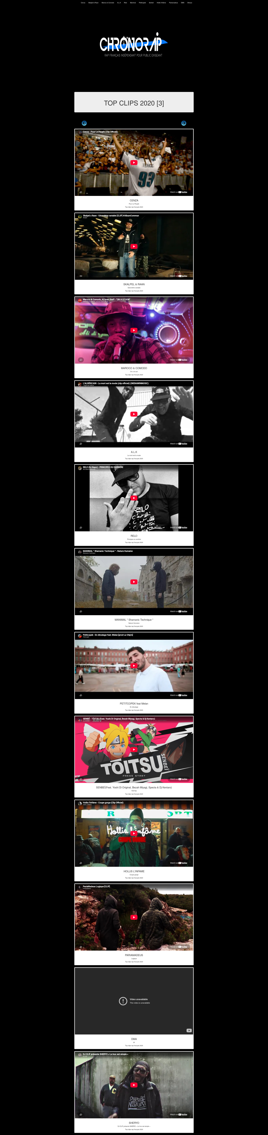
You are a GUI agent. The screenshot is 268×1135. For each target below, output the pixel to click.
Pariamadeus (173, 3)
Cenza (83, 3)
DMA (182, 3)
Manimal (133, 3)
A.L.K (119, 3)
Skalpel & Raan (93, 3)
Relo (125, 3)
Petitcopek (142, 3)
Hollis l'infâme (161, 3)
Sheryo (189, 3)
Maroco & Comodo (108, 3)
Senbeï (151, 3)
